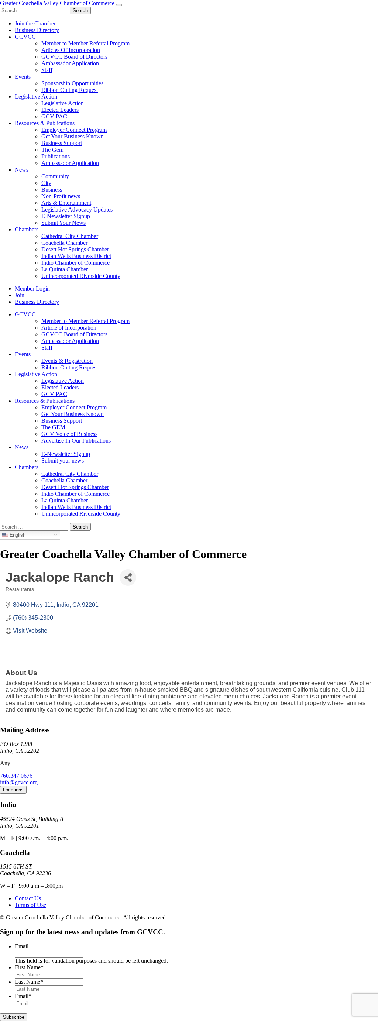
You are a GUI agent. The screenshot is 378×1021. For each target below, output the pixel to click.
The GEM (53, 427)
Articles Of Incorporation (70, 50)
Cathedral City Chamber (69, 236)
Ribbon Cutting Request (69, 90)
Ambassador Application (70, 63)
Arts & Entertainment (66, 203)
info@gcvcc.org (19, 782)
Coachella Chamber (64, 243)
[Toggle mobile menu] (119, 5)
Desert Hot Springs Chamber (75, 249)
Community (55, 176)
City (46, 183)
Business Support (61, 143)
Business (51, 189)
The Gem (52, 150)
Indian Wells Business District (76, 256)
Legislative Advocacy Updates (77, 209)
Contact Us (28, 898)
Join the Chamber (35, 23)
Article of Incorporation (68, 327)
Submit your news (62, 460)
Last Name (29, 982)
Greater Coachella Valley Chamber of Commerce (57, 3)
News (21, 169)
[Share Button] (128, 577)
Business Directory (37, 30)
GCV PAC (54, 116)
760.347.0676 (16, 776)
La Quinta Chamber (64, 269)
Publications (55, 156)
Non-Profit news (60, 196)
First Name (29, 967)
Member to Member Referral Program (85, 43)
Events (23, 76)
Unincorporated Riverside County (80, 276)
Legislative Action (36, 96)
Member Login (32, 288)
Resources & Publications (45, 123)
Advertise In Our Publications (76, 440)
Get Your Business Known (72, 136)
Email (21, 946)
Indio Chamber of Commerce (75, 262)
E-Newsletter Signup (65, 216)
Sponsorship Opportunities (72, 83)
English (16, 535)
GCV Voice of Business (69, 434)
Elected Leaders (60, 110)
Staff (46, 70)
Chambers (26, 229)
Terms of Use (30, 905)
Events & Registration (67, 361)
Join (19, 295)
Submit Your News (63, 223)
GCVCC (25, 37)
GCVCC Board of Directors (74, 57)
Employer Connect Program (74, 130)
